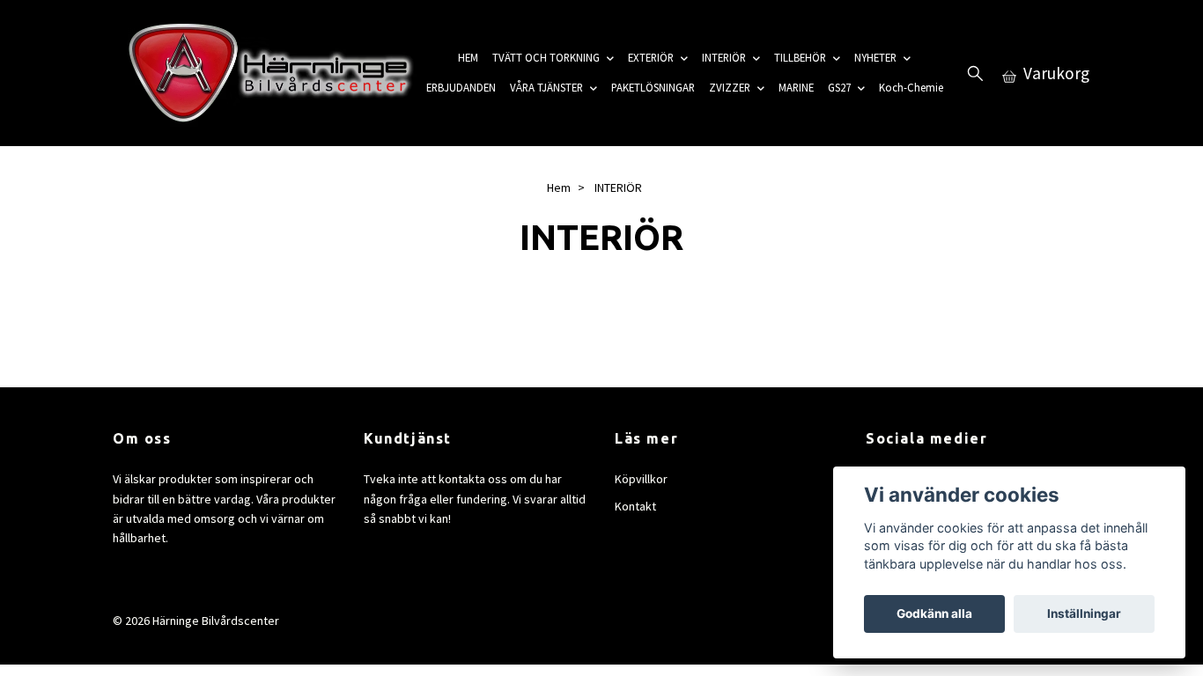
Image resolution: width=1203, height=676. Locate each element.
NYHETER (875, 57)
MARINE (796, 87)
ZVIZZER (729, 87)
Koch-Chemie (911, 87)
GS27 (839, 87)
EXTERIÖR (651, 57)
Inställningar (1084, 613)
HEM (468, 57)
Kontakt (635, 506)
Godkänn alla (934, 613)
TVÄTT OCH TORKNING (546, 57)
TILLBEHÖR (800, 57)
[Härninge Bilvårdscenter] (266, 73)
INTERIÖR (724, 57)
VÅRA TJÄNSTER (546, 87)
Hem (559, 187)
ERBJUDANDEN (461, 87)
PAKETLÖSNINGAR (653, 87)
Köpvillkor (641, 479)
